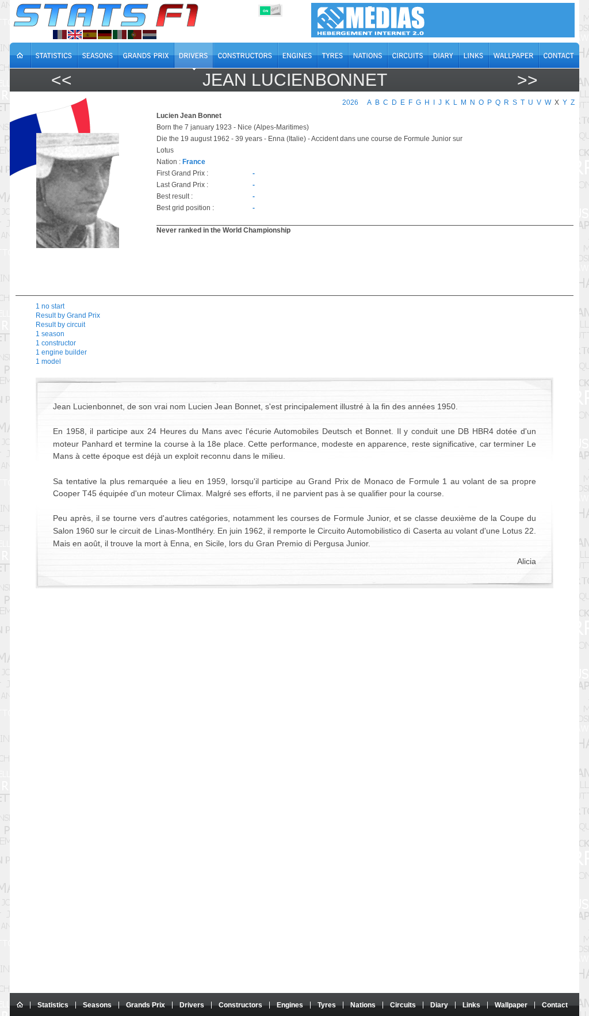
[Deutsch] (105, 34)
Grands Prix (145, 1005)
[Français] (60, 34)
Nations (363, 1005)
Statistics (52, 1005)
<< (61, 79)
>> (527, 79)
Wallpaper (511, 1005)
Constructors (240, 1005)
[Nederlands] (149, 34)
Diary (439, 1005)
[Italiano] (120, 34)
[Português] (134, 34)
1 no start (50, 306)
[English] (75, 34)
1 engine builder (61, 352)
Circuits (403, 1005)
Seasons (97, 1005)
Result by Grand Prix (68, 315)
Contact (555, 1005)
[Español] (90, 34)
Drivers (191, 1005)
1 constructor (56, 343)
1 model (48, 361)
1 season (50, 334)
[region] (358, 264)
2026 (350, 102)
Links (471, 1005)
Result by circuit (60, 325)
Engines (290, 1005)
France (193, 162)
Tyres (327, 1005)
